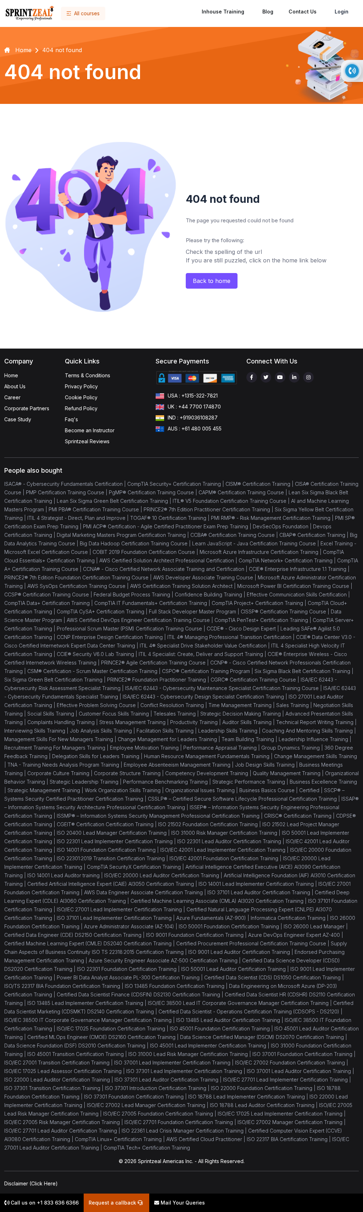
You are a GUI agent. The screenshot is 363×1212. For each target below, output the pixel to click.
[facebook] (251, 377)
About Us (15, 386)
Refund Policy (81, 408)
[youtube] (280, 377)
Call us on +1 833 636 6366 (44, 1203)
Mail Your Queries (182, 1203)
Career (12, 397)
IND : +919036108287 (193, 418)
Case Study (17, 419)
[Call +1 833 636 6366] (352, 71)
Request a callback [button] (113, 1203)
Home (11, 375)
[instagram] (308, 377)
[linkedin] (294, 377)
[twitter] (266, 377)
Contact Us (303, 12)
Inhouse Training (223, 12)
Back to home (211, 280)
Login (341, 12)
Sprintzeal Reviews (87, 441)
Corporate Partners (26, 408)
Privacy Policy (81, 386)
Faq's (71, 419)
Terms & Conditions (87, 375)
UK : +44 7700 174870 (194, 407)
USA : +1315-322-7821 (193, 396)
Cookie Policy (81, 397)
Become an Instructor (90, 430)
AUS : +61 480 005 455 (195, 429)
